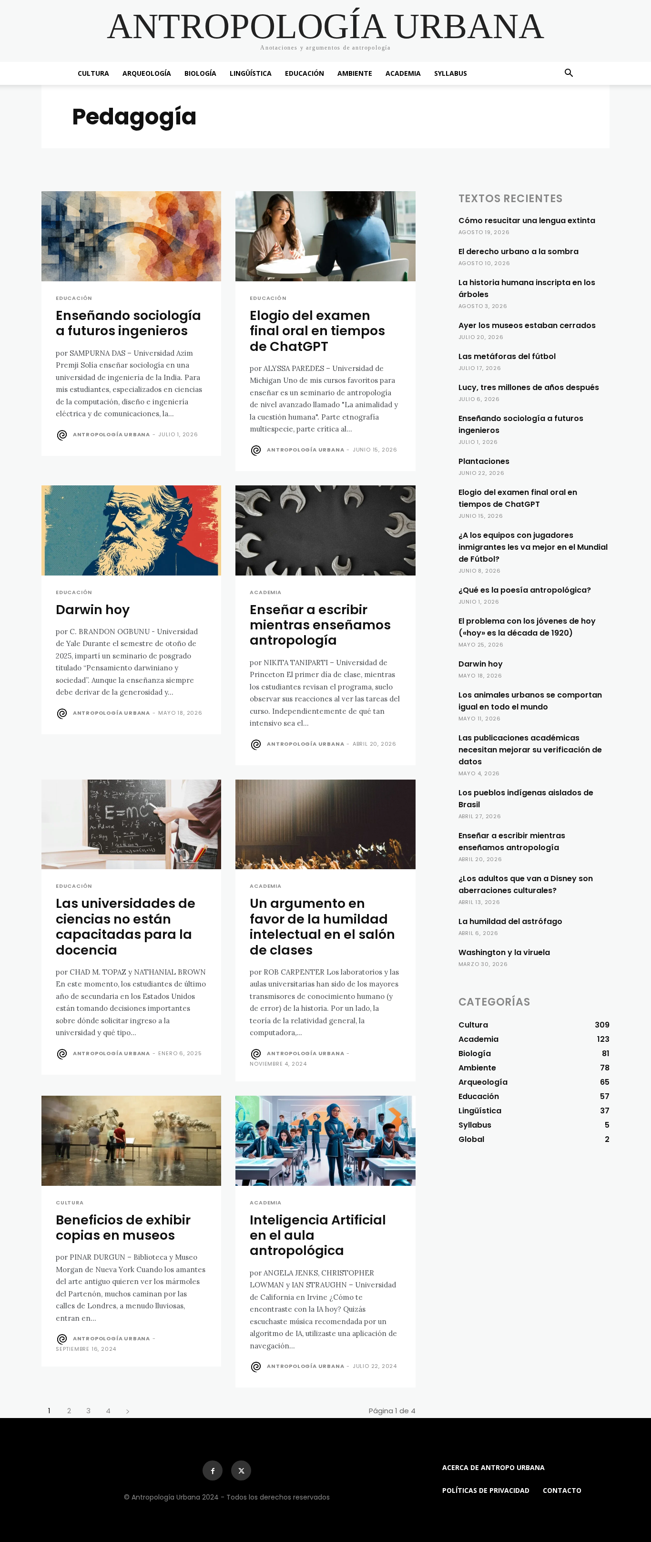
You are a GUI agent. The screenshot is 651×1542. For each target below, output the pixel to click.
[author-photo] (63, 435)
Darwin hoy (93, 609)
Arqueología (146, 73)
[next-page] (127, 1411)
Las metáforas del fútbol (507, 356)
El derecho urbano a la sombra (518, 251)
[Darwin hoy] (131, 530)
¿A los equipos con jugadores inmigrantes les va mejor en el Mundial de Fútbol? (533, 547)
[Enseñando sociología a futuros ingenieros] (131, 236)
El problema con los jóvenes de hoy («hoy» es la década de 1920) (527, 627)
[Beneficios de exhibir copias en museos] (131, 1141)
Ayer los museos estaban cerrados (527, 325)
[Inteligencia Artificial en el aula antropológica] (325, 1141)
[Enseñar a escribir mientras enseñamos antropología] (325, 530)
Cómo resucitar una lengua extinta (526, 220)
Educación (304, 73)
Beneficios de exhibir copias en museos (123, 1227)
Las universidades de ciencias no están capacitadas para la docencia (125, 926)
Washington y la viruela (504, 952)
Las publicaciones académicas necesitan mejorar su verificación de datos (530, 749)
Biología (200, 73)
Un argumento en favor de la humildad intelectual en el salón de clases (322, 926)
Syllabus (450, 73)
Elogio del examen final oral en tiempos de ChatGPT (317, 331)
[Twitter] (241, 1470)
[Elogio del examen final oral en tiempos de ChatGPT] (325, 236)
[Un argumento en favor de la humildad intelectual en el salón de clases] (325, 825)
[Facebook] (213, 1470)
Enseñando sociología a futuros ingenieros (128, 323)
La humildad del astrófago (510, 921)
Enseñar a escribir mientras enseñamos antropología (320, 625)
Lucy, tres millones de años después (528, 387)
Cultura (93, 73)
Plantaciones (483, 461)
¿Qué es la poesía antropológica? (524, 590)
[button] (568, 74)
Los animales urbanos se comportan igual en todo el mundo (530, 700)
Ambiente (354, 73)
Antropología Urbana (111, 434)
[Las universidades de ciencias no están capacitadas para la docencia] (131, 825)
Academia (403, 73)
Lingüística (251, 73)
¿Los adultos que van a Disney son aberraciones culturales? (525, 884)
